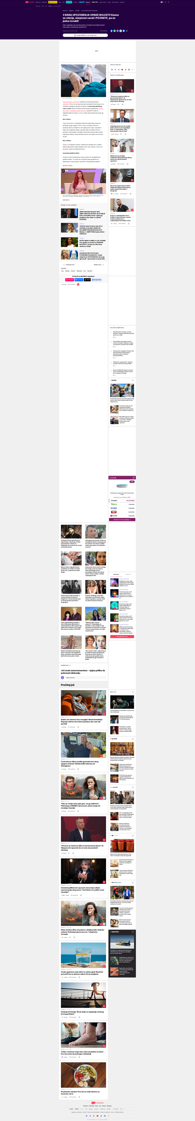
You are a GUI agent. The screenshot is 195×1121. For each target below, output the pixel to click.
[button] (104, 31)
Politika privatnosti (119, 1112)
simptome (66, 104)
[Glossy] (91, 1109)
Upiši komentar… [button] (70, 677)
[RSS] (132, 69)
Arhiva (112, 1112)
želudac (89, 271)
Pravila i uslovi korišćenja (93, 1112)
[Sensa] (109, 1109)
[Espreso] (77, 1109)
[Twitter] (119, 69)
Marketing (74, 1112)
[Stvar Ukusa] (122, 1109)
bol (67, 144)
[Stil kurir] (86, 1109)
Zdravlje (77, 10)
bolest (73, 271)
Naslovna (65, 10)
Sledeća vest (97, 264)
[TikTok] (125, 69)
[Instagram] (115, 69)
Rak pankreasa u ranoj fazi (71, 102)
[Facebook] (112, 69)
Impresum (79, 1112)
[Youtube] (122, 69)
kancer (67, 271)
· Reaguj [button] (116, 134)
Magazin (71, 10)
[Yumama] (116, 1109)
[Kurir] (71, 1109)
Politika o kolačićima (105, 1112)
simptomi (79, 271)
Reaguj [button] (64, 284)
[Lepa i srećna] (96, 1109)
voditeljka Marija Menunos (78, 111)
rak (63, 271)
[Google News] (129, 69)
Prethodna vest (70, 264)
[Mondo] (30, 2)
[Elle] (82, 1109)
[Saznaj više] (133, 380)
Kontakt (84, 1112)
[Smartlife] (102, 1109)
